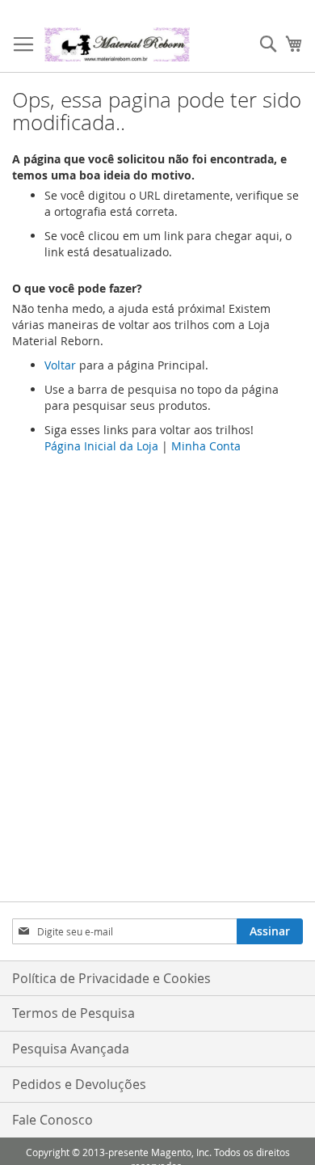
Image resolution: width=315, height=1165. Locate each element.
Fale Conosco (52, 1120)
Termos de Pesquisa (73, 1013)
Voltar (60, 365)
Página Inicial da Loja (101, 446)
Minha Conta (206, 446)
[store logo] (117, 44)
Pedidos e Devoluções (79, 1084)
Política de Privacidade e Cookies (111, 978)
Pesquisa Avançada (70, 1048)
